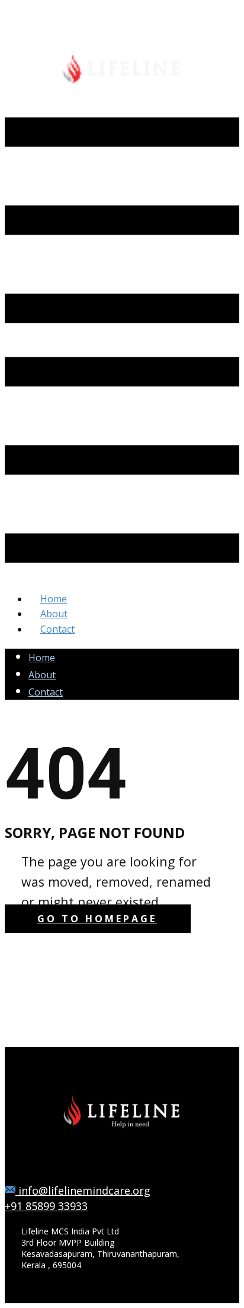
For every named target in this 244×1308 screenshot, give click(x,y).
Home (41, 657)
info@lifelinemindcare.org (82, 1190)
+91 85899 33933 (46, 1206)
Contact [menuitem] (57, 629)
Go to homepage (97, 918)
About (42, 674)
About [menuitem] (54, 613)
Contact (45, 692)
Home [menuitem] (53, 598)
